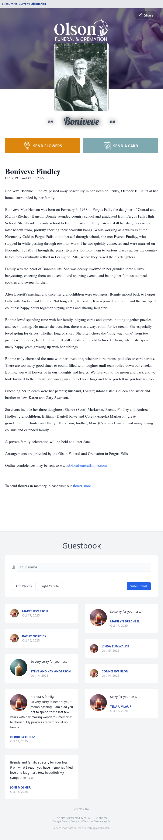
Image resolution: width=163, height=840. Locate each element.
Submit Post (138, 586)
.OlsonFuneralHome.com (87, 465)
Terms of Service (93, 821)
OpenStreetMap (86, 828)
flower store (82, 485)
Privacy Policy (69, 821)
